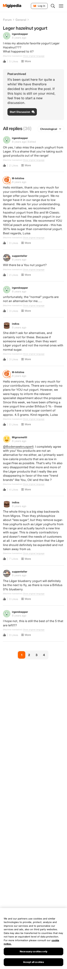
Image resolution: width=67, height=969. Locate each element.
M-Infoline (18, 178)
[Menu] (61, 6)
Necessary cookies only (33, 951)
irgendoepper (20, 34)
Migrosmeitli (19, 437)
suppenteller (19, 256)
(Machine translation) (12, 56)
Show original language (33, 56)
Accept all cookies (33, 962)
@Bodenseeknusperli (18, 446)
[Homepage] (12, 6)
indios (15, 324)
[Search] (53, 6)
